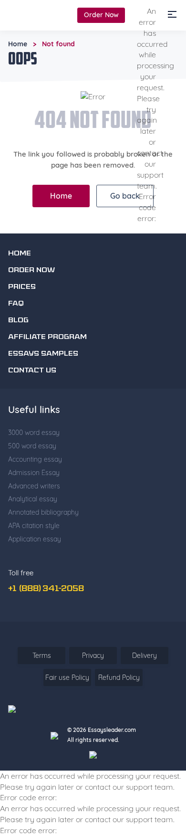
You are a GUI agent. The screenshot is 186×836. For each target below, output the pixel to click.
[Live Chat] (159, 748)
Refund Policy (119, 677)
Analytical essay (32, 499)
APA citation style (34, 525)
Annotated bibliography (43, 512)
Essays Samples (43, 354)
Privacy (93, 655)
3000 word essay (34, 432)
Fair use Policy (67, 677)
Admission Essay (34, 472)
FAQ (16, 303)
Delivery (144, 655)
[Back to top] (159, 721)
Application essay (34, 539)
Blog (18, 320)
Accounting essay (35, 459)
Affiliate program (47, 337)
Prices (22, 287)
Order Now (101, 15)
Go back (125, 196)
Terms (41, 655)
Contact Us (32, 370)
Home (17, 44)
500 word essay (32, 446)
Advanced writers (34, 486)
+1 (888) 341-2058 (46, 589)
